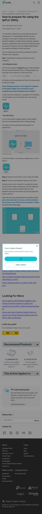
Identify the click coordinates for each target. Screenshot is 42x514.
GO (21, 259)
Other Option (21, 265)
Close (37, 246)
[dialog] (21, 257)
